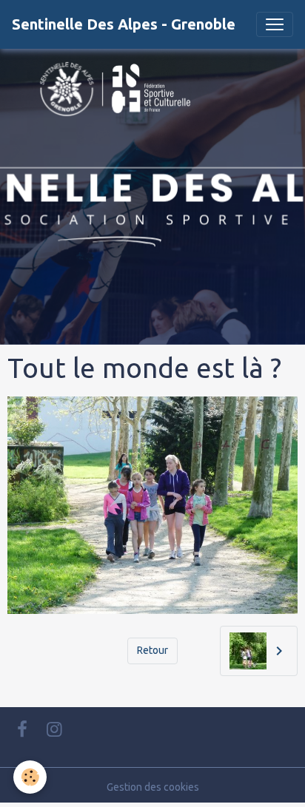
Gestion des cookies (153, 787)
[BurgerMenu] (274, 24)
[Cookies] (30, 777)
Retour (152, 650)
